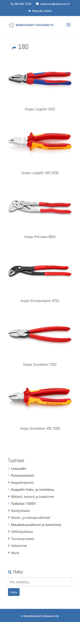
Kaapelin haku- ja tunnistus (32, 489)
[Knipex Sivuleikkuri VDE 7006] (40, 399)
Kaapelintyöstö (22, 482)
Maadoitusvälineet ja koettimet (36, 524)
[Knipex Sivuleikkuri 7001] (40, 335)
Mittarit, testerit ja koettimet (32, 496)
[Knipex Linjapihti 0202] (40, 80)
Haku (13, 592)
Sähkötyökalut (22, 531)
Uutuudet (18, 468)
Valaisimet (19, 545)
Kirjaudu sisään (41, 11)
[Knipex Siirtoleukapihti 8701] (40, 271)
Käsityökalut (20, 510)
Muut (15, 552)
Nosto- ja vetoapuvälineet (30, 517)
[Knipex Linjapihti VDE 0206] (40, 143)
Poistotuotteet (22, 475)
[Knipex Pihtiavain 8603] (40, 207)
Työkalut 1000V (23, 503)
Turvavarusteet (22, 538)
